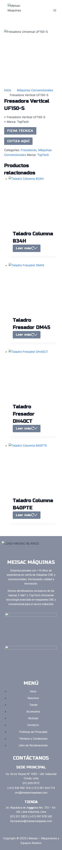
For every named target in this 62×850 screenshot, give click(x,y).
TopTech (43, 155)
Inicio (7, 90)
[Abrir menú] (54, 10)
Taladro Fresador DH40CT (24, 414)
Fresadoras (29, 150)
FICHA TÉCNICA (20, 131)
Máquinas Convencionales (35, 90)
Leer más (23, 248)
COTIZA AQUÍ (18, 141)
